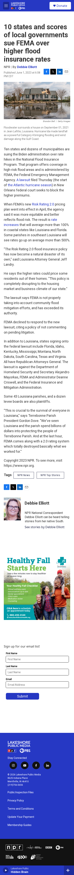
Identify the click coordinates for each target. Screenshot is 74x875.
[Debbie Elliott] (12, 509)
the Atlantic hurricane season (30, 185)
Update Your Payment (21, 817)
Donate (62, 5)
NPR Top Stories (50, 475)
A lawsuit (23, 180)
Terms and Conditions (21, 808)
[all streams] (69, 870)
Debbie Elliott (27, 67)
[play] (5, 870)
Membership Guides (19, 825)
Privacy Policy (16, 800)
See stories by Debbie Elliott (45, 527)
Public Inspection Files (21, 792)
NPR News (23, 475)
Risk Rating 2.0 (43, 204)
